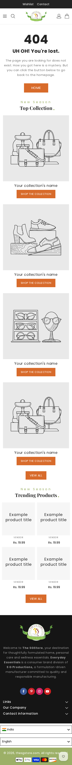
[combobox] (36, 730)
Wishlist (28, 4)
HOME (36, 88)
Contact (43, 4)
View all (36, 475)
